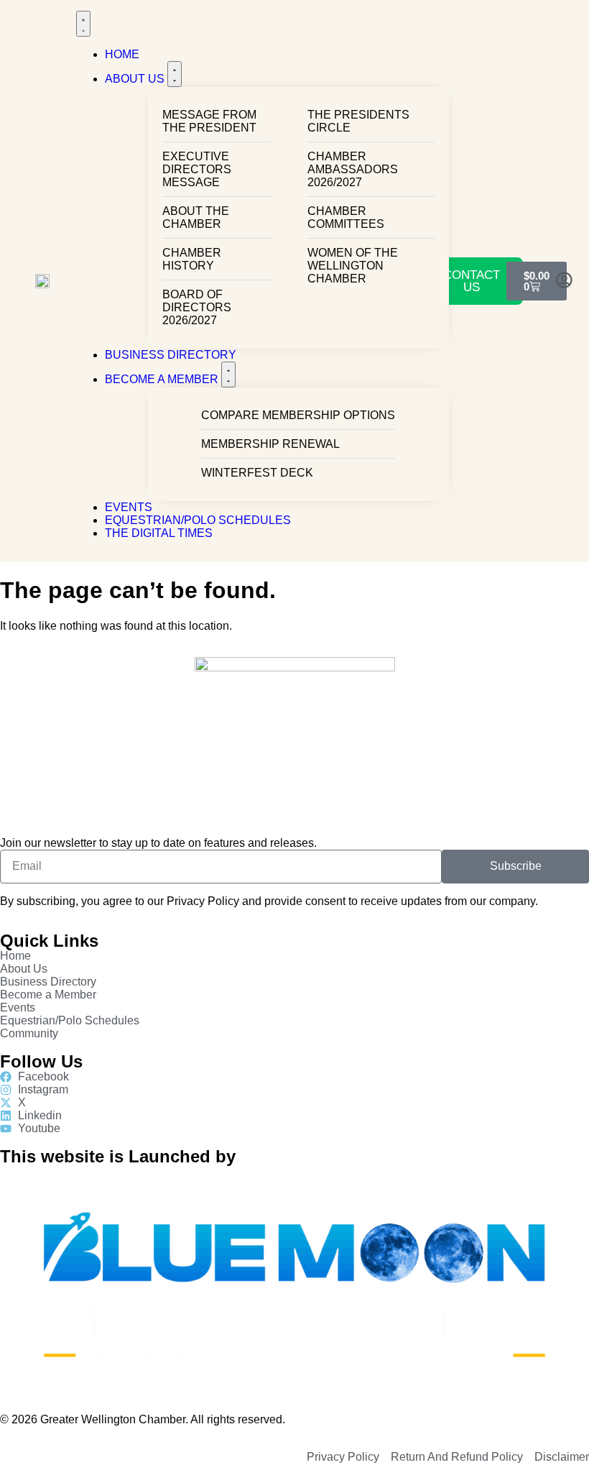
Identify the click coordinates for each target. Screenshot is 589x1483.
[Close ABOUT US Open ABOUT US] (174, 74)
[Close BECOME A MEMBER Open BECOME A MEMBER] (228, 374)
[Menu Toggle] (83, 24)
